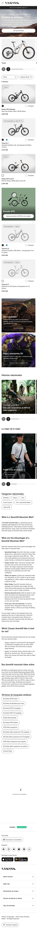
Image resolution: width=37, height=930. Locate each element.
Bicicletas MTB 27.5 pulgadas (12, 713)
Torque (7, 642)
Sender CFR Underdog (8, 109)
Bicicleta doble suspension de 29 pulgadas (16, 737)
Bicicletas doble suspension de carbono (15, 746)
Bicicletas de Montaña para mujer (13, 703)
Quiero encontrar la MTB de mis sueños (18, 216)
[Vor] (8, 484)
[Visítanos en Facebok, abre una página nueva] (4, 849)
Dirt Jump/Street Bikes (23, 502)
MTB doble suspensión (10, 727)
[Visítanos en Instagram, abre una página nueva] (9, 849)
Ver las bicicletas (18, 31)
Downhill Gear (7, 751)
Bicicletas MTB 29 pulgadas (12, 708)
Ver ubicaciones (18, 328)
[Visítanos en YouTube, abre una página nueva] (14, 849)
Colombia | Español (11, 925)
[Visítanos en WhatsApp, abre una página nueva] (29, 849)
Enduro (15, 498)
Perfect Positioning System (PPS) (24, 672)
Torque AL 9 (5, 284)
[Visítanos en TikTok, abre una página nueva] (24, 849)
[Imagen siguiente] (8, 69)
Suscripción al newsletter (13, 840)
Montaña (11, 14)
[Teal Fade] (7, 140)
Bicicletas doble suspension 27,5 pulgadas (16, 732)
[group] (18, 54)
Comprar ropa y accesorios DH (18, 363)
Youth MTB (6, 507)
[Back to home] (12, 3)
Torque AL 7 (5, 143)
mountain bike (6, 525)
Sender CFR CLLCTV (8, 179)
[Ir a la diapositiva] (29, 69)
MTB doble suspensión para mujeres (14, 741)
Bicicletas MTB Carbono (10, 722)
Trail (22, 498)
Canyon (4, 14)
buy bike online (19, 676)
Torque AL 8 (5, 248)
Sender (7, 651)
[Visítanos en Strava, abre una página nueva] (19, 849)
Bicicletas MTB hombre (10, 699)
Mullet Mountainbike (9, 718)
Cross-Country (7, 502)
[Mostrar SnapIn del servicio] (35, 465)
